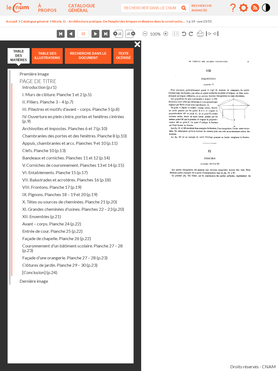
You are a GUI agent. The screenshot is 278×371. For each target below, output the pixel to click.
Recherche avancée (201, 8)
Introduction (39, 87)
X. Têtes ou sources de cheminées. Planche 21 (69, 201)
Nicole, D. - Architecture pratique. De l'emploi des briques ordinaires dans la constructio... (118, 21)
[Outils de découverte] (243, 8)
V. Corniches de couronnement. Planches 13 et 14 (73, 165)
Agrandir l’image (165, 34)
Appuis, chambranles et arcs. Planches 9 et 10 (70, 143)
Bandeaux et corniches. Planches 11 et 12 (66, 157)
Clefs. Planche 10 (44, 150)
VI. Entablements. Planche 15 (55, 172)
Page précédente (71, 34)
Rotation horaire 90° (191, 34)
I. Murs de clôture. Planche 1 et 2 (56, 94)
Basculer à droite (215, 34)
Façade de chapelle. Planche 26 (56, 238)
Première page (61, 34)
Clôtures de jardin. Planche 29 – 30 (59, 265)
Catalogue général (81, 8)
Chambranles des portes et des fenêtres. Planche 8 (74, 135)
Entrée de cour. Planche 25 (52, 231)
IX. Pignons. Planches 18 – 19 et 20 (59, 194)
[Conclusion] (39, 272)
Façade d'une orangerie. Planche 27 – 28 (65, 257)
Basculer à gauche (208, 34)
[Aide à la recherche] (232, 8)
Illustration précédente (118, 34)
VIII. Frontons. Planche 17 (51, 187)
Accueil (11, 21)
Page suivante (95, 34)
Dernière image (34, 281)
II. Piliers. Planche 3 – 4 (47, 101)
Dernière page (106, 34)
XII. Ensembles (41, 216)
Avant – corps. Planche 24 (51, 223)
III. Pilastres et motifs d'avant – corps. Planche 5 (70, 109)
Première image (34, 73)
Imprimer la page (200, 34)
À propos (47, 8)
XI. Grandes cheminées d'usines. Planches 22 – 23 (73, 209)
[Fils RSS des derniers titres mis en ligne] (255, 8)
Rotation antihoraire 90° (184, 34)
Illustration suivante (130, 34)
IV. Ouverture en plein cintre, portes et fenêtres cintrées (73, 119)
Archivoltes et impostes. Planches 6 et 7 (64, 128)
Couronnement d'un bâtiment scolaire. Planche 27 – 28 (72, 248)
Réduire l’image (145, 34)
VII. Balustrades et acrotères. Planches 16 (66, 179)
